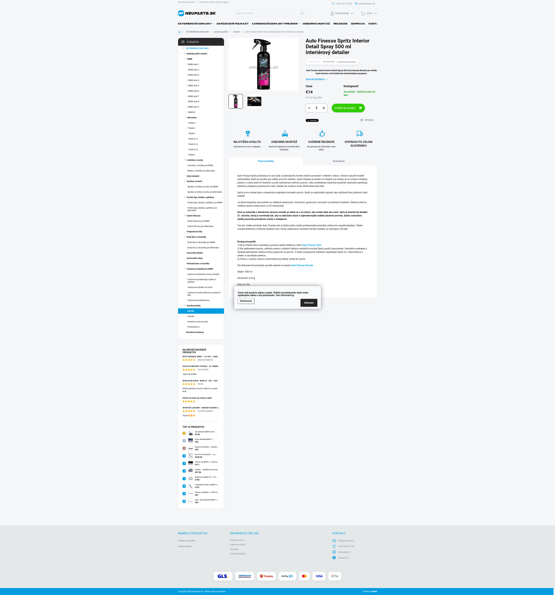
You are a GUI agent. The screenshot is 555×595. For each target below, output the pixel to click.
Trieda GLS (193, 149)
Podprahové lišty (194, 231)
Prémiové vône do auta (197, 321)
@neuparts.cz (344, 552)
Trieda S (191, 155)
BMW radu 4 (193, 80)
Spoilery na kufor (194, 181)
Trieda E (191, 133)
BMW (189, 59)
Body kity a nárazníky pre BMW (201, 242)
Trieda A (191, 123)
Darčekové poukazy (195, 332)
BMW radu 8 (193, 101)
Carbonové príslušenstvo (198, 300)
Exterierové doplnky (186, 540)
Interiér (190, 311)
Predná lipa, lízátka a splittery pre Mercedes (202, 209)
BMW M (191, 112)
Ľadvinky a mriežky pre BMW (200, 165)
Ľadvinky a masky (195, 160)
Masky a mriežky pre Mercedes (201, 171)
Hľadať (302, 13)
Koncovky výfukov (195, 253)
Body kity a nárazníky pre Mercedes (203, 247)
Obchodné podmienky (186, 2)
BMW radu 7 (193, 96)
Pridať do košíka (345, 108)
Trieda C (191, 128)
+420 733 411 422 (346, 546)
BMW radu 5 (193, 85)
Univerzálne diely (195, 258)
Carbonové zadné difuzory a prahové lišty (203, 293)
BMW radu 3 (193, 75)
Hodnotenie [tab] (339, 161)
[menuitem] (196, 23)
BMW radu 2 (193, 70)
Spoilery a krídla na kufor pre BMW (202, 186)
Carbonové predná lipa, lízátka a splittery (201, 280)
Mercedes (192, 117)
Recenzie (234, 549)
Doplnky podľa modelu (197, 53)
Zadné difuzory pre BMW (198, 221)
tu (293, 295)
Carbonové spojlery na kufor (200, 287)
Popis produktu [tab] (266, 161)
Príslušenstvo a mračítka (198, 263)
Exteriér (190, 316)
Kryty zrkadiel (193, 176)
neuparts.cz (343, 558)
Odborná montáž (237, 544)
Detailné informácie (315, 79)
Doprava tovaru (237, 540)
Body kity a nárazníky (196, 237)
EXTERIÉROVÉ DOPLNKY (197, 48)
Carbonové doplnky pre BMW (200, 269)
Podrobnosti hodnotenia (346, 62)
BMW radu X (193, 107)
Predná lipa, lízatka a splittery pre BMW (204, 202)
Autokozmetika (194, 305)
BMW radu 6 (193, 91)
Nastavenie (246, 301)
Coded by (370, 591)
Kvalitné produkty (238, 553)
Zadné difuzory (193, 216)
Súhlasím (309, 303)
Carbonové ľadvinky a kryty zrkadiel (203, 274)
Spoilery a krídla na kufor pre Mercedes (204, 192)
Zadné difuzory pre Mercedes (200, 226)
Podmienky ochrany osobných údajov (214, 2)
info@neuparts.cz (346, 540)
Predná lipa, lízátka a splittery (200, 197)
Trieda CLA (193, 144)
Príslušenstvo (193, 327)
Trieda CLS (193, 139)
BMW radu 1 (193, 64)
